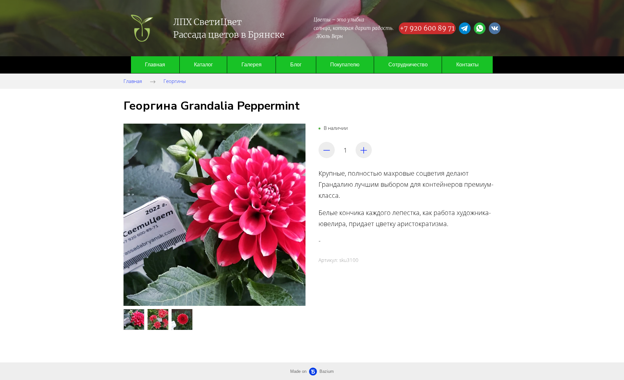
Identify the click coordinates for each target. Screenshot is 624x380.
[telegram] (465, 28)
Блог (296, 64)
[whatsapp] (480, 28)
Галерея (251, 64)
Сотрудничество (408, 64)
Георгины (174, 81)
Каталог (203, 64)
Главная (155, 64)
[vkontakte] (494, 28)
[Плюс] (364, 150)
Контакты (467, 64)
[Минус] (326, 150)
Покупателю (344, 64)
